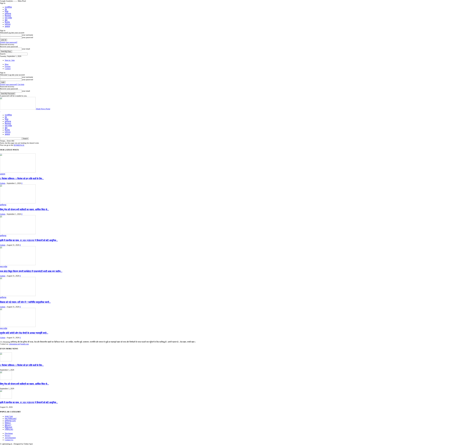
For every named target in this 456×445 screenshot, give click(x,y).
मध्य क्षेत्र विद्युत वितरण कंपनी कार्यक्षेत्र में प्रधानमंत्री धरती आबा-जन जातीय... (31, 271)
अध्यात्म (7, 26)
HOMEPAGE (19, 145)
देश (6, 9)
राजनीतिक (8, 7)
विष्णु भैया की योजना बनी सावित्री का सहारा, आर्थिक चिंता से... (24, 209)
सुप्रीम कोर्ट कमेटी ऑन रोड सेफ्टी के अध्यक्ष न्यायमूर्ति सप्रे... (24, 333)
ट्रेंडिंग (9, 429)
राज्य (9, 416)
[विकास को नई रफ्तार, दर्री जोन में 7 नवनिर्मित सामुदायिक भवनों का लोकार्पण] (18, 295)
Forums (7, 66)
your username (27, 35)
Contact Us (9, 440)
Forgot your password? (8, 42)
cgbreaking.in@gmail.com (19, 344)
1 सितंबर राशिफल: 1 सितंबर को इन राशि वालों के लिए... (22, 178)
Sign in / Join (10, 60)
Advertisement (10, 438)
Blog (6, 64)
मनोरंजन (7, 24)
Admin (2, 183)
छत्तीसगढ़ (8, 14)
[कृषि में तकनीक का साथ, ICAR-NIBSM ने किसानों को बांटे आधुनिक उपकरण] (18, 234)
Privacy (7, 436)
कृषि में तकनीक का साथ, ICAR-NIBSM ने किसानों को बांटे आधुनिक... (29, 240)
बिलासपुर (8, 16)
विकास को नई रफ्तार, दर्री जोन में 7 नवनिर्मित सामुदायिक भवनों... (25, 302)
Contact (8, 69)
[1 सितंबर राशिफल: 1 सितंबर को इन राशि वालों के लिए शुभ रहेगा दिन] (18, 172)
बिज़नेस (7, 22)
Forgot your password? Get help (12, 84)
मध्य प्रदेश (8, 18)
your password (27, 37)
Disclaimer (9, 433)
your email (26, 49)
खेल (6, 20)
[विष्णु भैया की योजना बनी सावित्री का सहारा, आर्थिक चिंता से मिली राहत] (18, 203)
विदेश (6, 11)
